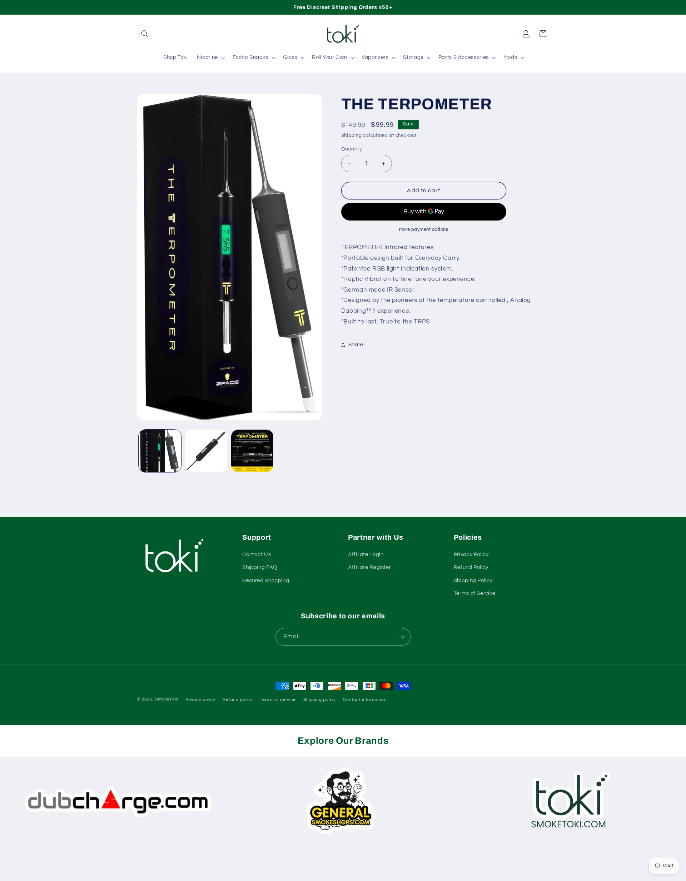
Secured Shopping (265, 580)
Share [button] (355, 344)
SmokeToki (166, 699)
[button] (145, 33)
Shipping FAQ (259, 567)
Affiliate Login (365, 554)
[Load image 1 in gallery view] (160, 451)
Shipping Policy (473, 580)
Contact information (365, 700)
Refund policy (238, 700)
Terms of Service (475, 593)
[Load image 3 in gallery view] (252, 451)
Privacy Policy (471, 554)
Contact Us (256, 554)
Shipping (351, 135)
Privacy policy (200, 700)
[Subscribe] (402, 636)
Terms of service (278, 700)
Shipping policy (319, 700)
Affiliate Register (369, 567)
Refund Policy (471, 567)
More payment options (423, 229)
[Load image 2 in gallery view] (206, 451)
